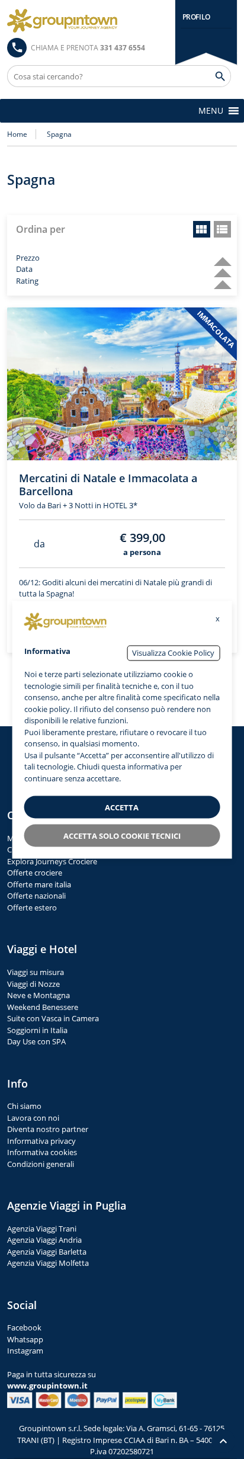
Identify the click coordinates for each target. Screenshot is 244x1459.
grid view (201, 229)
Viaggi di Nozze (33, 984)
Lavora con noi (33, 1117)
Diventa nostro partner (47, 1129)
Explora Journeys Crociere (52, 861)
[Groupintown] (62, 21)
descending (218, 256)
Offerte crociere (34, 872)
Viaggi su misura (35, 972)
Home (17, 134)
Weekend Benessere (42, 1007)
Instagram (25, 1350)
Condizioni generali (40, 1164)
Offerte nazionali (36, 895)
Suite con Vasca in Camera (53, 1018)
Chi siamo (24, 1106)
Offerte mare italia (39, 884)
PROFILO (196, 17)
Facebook (24, 1327)
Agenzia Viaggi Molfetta (48, 1263)
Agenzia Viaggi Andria (44, 1239)
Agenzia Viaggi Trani (41, 1228)
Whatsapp (25, 1339)
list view (222, 229)
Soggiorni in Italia (37, 1030)
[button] (210, 111)
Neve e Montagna (38, 995)
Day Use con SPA (36, 1041)
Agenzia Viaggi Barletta (46, 1251)
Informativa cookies (42, 1152)
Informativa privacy (41, 1141)
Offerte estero (32, 907)
